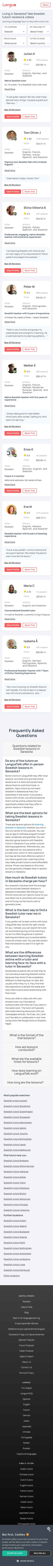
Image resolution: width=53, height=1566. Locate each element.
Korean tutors (26, 1518)
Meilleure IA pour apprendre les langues (26, 1329)
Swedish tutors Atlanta (15, 1237)
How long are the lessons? (25, 1082)
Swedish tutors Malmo (15, 1128)
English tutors (26, 1485)
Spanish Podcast (26, 1339)
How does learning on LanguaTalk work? (26, 1072)
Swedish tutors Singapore (17, 1117)
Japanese (26, 1426)
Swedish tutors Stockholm (17, 1106)
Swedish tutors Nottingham (18, 1248)
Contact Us (26, 1367)
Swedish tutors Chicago (16, 1204)
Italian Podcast (26, 1350)
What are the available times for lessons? (26, 1060)
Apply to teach (26, 1356)
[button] (10, 89)
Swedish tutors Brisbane (16, 1160)
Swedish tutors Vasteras (16, 1171)
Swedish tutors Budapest (16, 1231)
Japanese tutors (26, 1512)
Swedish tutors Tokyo (15, 1182)
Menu (46, 5)
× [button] (50, 1531)
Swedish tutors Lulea (14, 1264)
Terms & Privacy (26, 1372)
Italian (26, 1420)
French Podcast (26, 1345)
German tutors (26, 1496)
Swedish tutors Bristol (15, 1193)
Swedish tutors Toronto (16, 1133)
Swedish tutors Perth (14, 1242)
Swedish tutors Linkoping (16, 1210)
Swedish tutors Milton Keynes (19, 1166)
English (26, 1404)
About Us (26, 1361)
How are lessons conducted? (26, 1048)
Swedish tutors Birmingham (18, 1139)
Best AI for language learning (26, 1318)
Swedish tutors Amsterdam (17, 1253)
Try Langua (26, 1387)
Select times (36, 31)
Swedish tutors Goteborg (16, 1188)
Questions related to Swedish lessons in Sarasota (26, 749)
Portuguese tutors (26, 1523)
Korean (26, 1442)
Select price (10, 43)
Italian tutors (26, 1507)
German (26, 1415)
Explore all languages (26, 1453)
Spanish (26, 1399)
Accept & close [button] (15, 1553)
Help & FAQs (26, 1307)
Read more (19, 1548)
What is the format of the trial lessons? (27, 1036)
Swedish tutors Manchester (18, 1122)
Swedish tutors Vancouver (17, 1199)
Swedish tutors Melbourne (17, 1150)
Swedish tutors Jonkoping (17, 1259)
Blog (26, 1312)
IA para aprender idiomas (26, 1323)
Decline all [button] (40, 1553)
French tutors (26, 1490)
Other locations (12, 1275)
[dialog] (26, 1545)
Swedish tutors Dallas (15, 1177)
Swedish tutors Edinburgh (17, 1270)
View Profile (13, 116)
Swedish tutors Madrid (15, 1226)
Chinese (26, 1431)
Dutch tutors (26, 1479)
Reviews (26, 1301)
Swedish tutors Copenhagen (18, 1111)
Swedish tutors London (15, 1100)
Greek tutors (27, 1501)
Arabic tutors (26, 1468)
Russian (26, 1448)
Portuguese (26, 1437)
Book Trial (30, 116)
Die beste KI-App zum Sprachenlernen (26, 1334)
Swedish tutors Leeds (15, 1144)
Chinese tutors (27, 1474)
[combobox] (14, 31)
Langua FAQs (26, 1393)
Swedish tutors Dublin (15, 1220)
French (26, 1410)
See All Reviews (12, 109)
